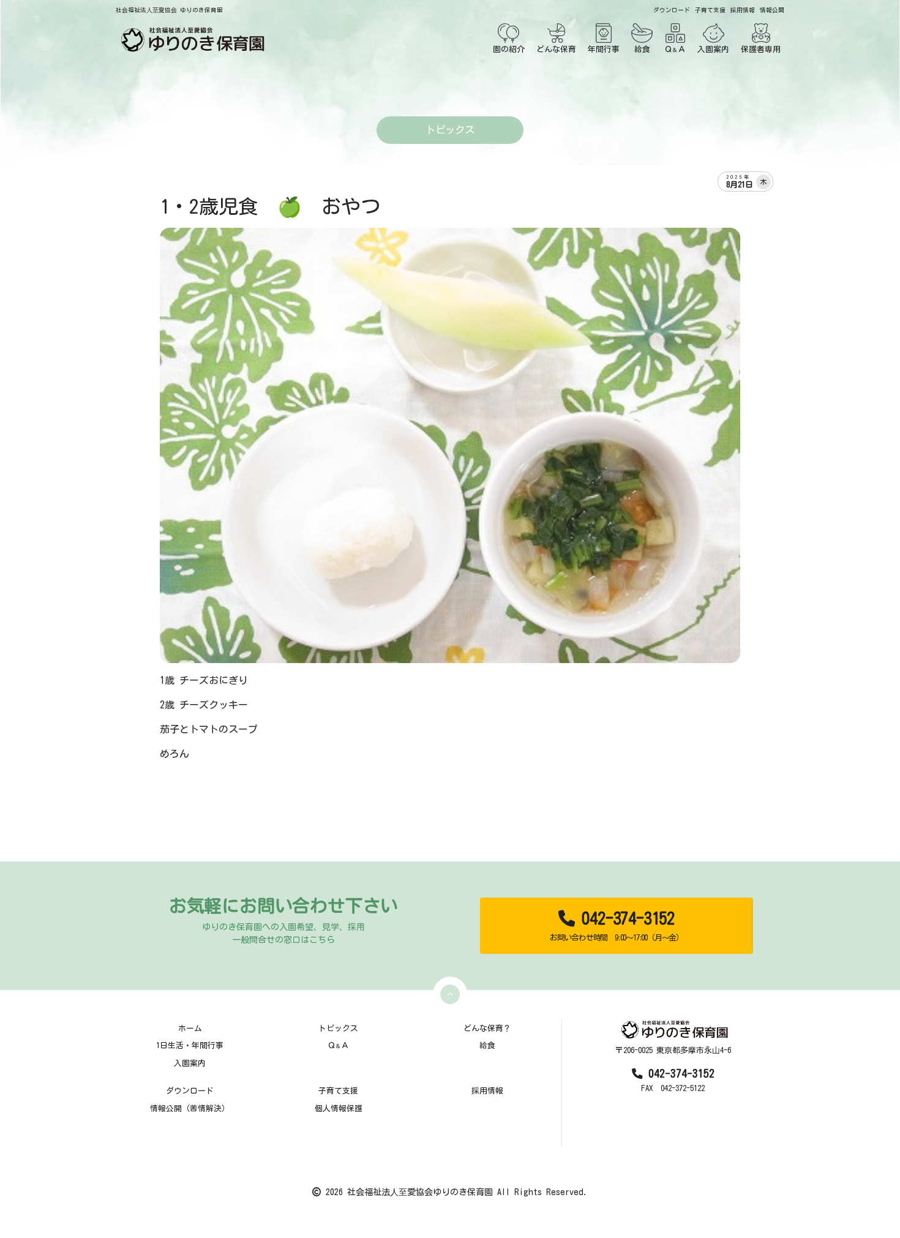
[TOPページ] (190, 39)
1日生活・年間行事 (189, 1045)
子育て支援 (710, 10)
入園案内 (713, 49)
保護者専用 (761, 49)
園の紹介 (509, 49)
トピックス (338, 1028)
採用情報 (742, 10)
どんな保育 (556, 49)
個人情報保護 (338, 1108)
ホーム (190, 1028)
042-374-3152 (616, 926)
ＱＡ (675, 49)
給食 (642, 49)
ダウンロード (671, 10)
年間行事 (604, 49)
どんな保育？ (487, 1028)
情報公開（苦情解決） (190, 1108)
